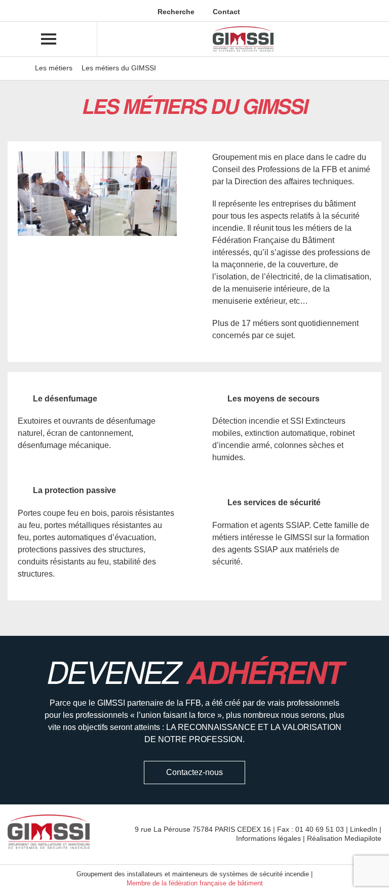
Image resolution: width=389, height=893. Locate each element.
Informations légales (268, 838)
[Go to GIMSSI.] (20, 68)
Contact (225, 12)
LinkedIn (363, 829)
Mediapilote (362, 838)
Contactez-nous (194, 772)
